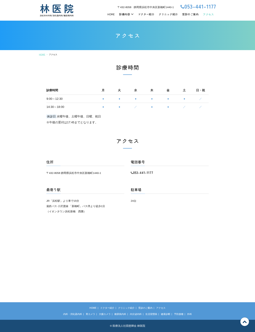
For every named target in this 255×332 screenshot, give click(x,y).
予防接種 (178, 314)
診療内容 (124, 14)
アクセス (208, 14)
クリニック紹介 (168, 14)
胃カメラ (90, 314)
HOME (111, 14)
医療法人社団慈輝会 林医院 (129, 325)
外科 (189, 314)
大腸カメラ (105, 314)
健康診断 (165, 314)
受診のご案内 (190, 14)
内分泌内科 (136, 314)
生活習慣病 (151, 314)
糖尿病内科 (120, 314)
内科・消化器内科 (72, 314)
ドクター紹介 (146, 14)
